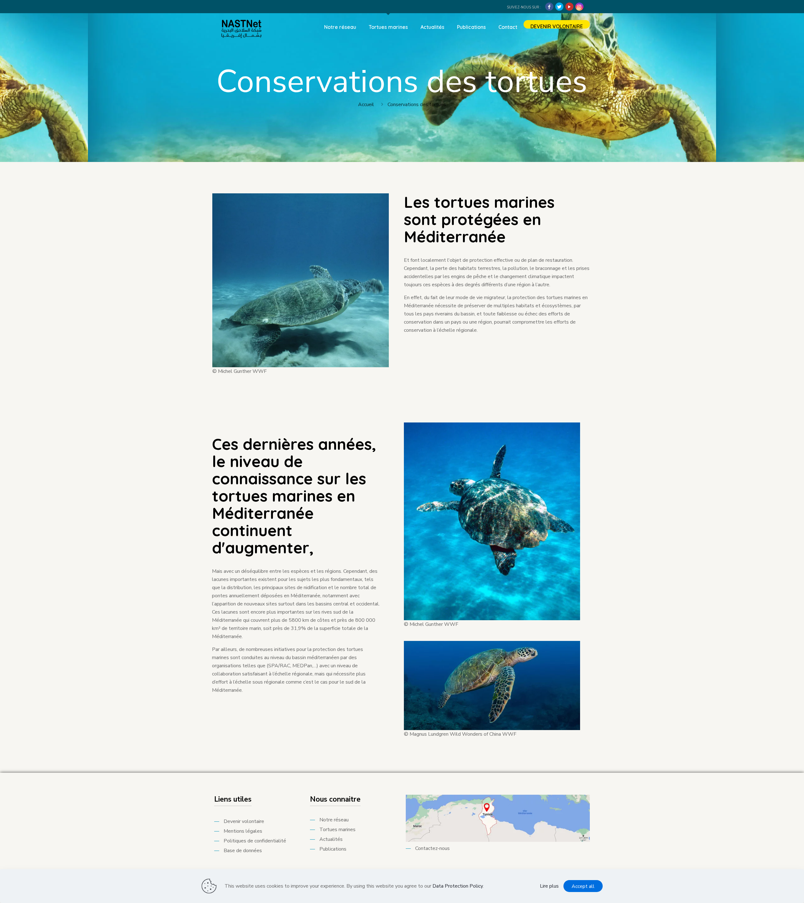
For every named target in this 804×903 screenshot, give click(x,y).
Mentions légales (243, 831)
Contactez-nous (432, 848)
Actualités (331, 839)
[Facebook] (549, 7)
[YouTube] (569, 7)
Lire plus (549, 886)
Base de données (243, 850)
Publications (332, 849)
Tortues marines (337, 829)
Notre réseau (334, 819)
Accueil (366, 104)
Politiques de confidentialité (255, 840)
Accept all (583, 886)
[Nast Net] (241, 27)
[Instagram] (579, 7)
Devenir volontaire (244, 821)
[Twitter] (559, 7)
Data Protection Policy (457, 886)
